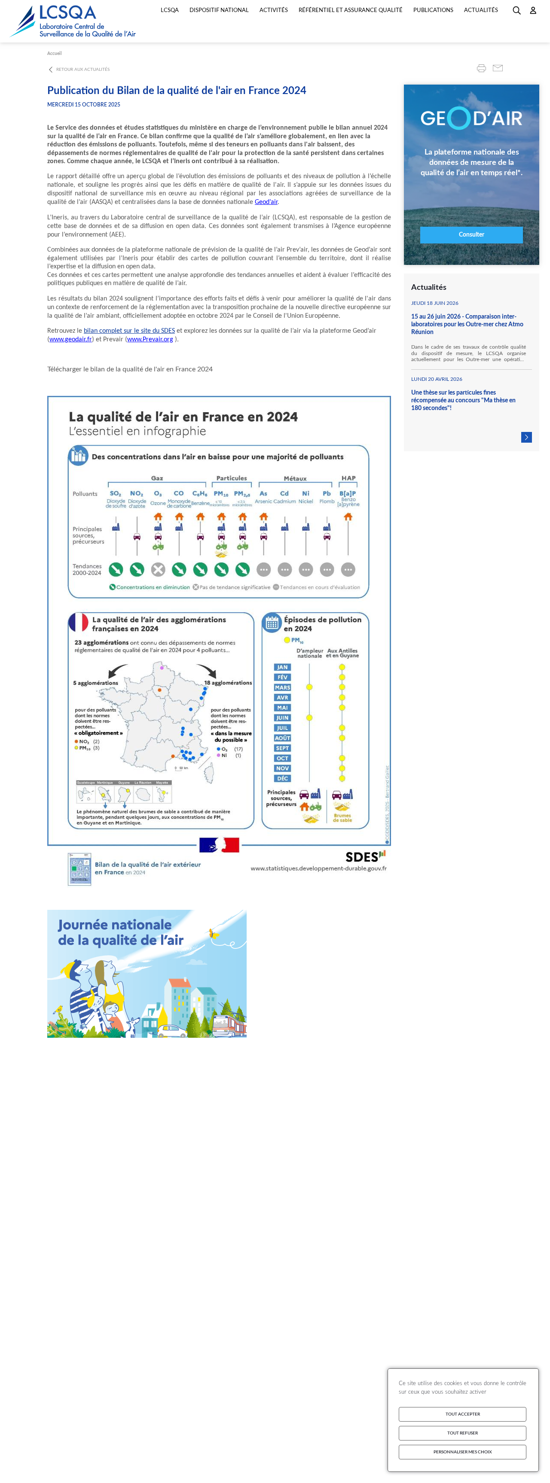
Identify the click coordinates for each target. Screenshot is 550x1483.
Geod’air (266, 202)
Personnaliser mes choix (463, 1452)
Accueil (54, 54)
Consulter (471, 235)
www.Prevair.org (150, 339)
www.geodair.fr (70, 339)
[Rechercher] (517, 13)
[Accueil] (73, 21)
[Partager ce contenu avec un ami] (498, 69)
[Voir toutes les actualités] (526, 437)
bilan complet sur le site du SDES (129, 331)
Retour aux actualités (83, 69)
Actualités (481, 10)
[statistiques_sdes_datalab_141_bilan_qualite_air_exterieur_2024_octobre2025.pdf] (219, 369)
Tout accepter (463, 1414)
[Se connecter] (533, 13)
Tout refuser (462, 1433)
